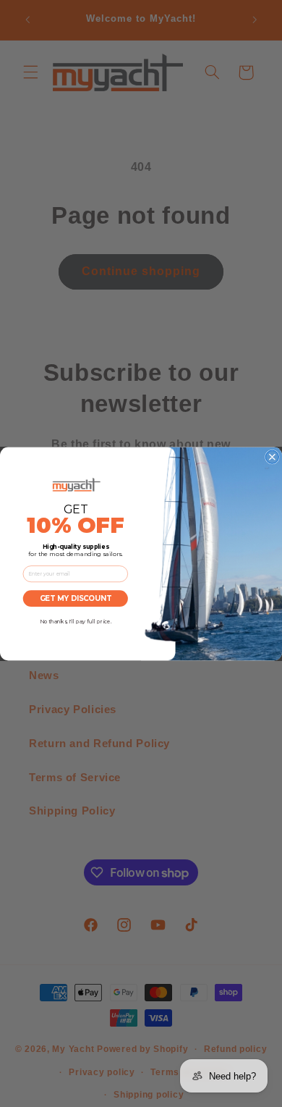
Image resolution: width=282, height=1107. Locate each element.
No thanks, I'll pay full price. (75, 621)
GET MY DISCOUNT (75, 598)
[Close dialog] (271, 456)
